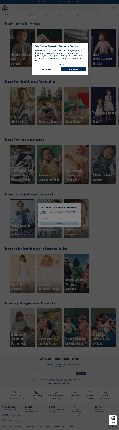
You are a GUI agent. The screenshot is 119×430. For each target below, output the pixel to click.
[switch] (113, 423)
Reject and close (46, 69)
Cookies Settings (60, 64)
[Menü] (116, 416)
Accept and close (73, 69)
